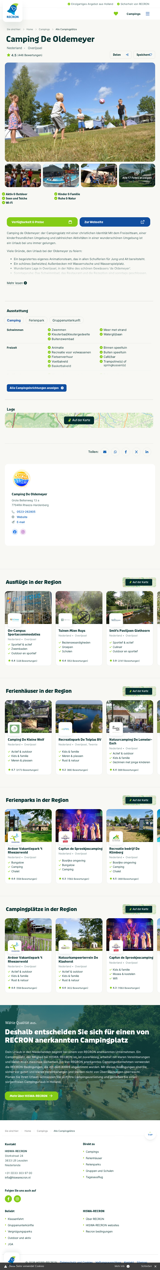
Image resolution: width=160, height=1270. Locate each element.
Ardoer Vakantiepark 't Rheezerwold (25, 850)
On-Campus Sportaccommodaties (24, 632)
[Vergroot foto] (23, 175)
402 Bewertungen (77, 987)
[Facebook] (8, 1198)
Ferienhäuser (94, 1158)
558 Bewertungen (26, 878)
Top (150, 1135)
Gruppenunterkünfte (21, 1225)
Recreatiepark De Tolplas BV (80, 740)
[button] (151, 630)
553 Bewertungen (77, 660)
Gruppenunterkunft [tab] (66, 320)
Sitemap (142, 1262)
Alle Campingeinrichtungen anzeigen (34, 388)
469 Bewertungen (128, 878)
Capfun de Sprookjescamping (80, 849)
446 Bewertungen (29, 55)
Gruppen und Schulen (100, 1170)
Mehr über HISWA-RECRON (28, 1096)
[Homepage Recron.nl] (12, 1261)
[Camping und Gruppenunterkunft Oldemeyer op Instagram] (23, 532)
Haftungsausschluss (108, 1262)
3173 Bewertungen (27, 769)
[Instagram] (17, 1198)
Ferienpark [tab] (36, 320)
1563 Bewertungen (78, 878)
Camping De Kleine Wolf (26, 740)
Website (22, 517)
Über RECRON (95, 1219)
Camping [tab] (14, 320)
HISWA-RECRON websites (102, 1225)
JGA (10, 1244)
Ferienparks (93, 1164)
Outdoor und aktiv (19, 1237)
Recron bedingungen (99, 1231)
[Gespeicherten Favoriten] (117, 13)
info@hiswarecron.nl (17, 1177)
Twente (93, 744)
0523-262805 (26, 511)
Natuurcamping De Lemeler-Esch (130, 741)
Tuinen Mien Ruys (72, 631)
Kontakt (129, 1262)
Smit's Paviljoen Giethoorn (129, 631)
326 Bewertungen (26, 660)
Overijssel (30, 639)
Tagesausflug (94, 1177)
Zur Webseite (93, 222)
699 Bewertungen (128, 769)
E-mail (21, 522)
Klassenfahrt (16, 1219)
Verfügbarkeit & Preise (28, 222)
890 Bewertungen (77, 769)
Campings (133, 13)
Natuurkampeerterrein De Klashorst (78, 959)
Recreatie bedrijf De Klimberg (124, 850)
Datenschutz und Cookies (76, 1262)
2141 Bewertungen (128, 660)
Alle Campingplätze (66, 29)
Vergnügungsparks (20, 1231)
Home (30, 29)
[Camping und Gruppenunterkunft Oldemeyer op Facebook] (15, 532)
